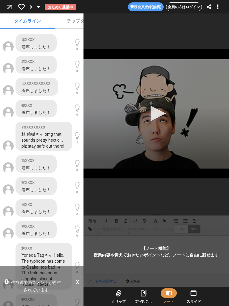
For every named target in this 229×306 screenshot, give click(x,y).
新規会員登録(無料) (145, 6)
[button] (156, 113)
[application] (156, 113)
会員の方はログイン (184, 6)
